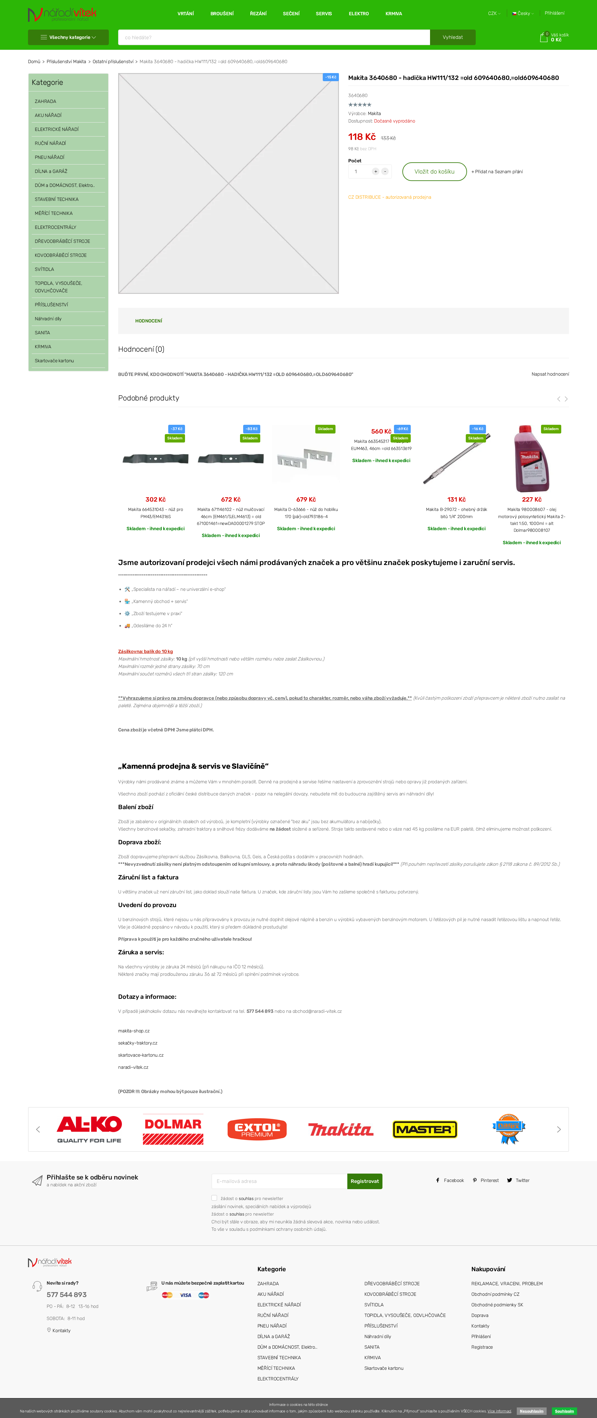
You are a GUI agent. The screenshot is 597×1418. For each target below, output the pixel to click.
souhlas (246, 1198)
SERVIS (324, 13)
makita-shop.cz (134, 1031)
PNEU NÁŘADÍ (49, 157)
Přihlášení (554, 13)
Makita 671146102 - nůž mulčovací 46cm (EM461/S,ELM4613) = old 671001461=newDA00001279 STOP (231, 516)
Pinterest (489, 1180)
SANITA (42, 333)
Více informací (499, 1411)
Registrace (482, 1347)
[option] (155, 477)
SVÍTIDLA (44, 269)
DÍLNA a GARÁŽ (51, 171)
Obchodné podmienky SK (497, 1305)
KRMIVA (394, 13)
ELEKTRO (359, 13)
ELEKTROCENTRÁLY (55, 227)
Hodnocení (148, 321)
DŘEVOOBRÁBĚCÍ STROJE (62, 241)
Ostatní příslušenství (113, 61)
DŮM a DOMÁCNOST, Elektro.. (65, 185)
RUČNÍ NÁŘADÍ (50, 143)
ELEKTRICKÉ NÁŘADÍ (56, 129)
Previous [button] (38, 1129)
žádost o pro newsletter (252, 1198)
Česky (523, 13)
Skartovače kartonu (54, 361)
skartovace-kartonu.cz (141, 1055)
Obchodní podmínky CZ (495, 1294)
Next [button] (559, 1129)
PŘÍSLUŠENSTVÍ (51, 305)
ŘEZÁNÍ (258, 13)
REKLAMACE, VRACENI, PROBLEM (507, 1283)
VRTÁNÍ (186, 13)
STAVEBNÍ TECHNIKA (56, 199)
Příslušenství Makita (66, 61)
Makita (374, 113)
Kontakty (61, 1330)
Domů (34, 61)
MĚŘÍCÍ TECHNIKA (54, 213)
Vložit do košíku (434, 171)
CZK (493, 13)
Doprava (479, 1315)
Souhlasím (564, 1411)
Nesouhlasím (531, 1411)
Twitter (522, 1180)
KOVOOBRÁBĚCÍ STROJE (61, 255)
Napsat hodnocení (550, 374)
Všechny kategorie (70, 37)
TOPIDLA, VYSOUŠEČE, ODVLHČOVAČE (58, 287)
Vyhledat (453, 37)
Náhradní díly (48, 319)
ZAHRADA (45, 101)
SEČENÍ (291, 13)
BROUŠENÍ (222, 13)
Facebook (453, 1180)
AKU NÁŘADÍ (48, 115)
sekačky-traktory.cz (137, 1043)
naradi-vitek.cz (133, 1067)
